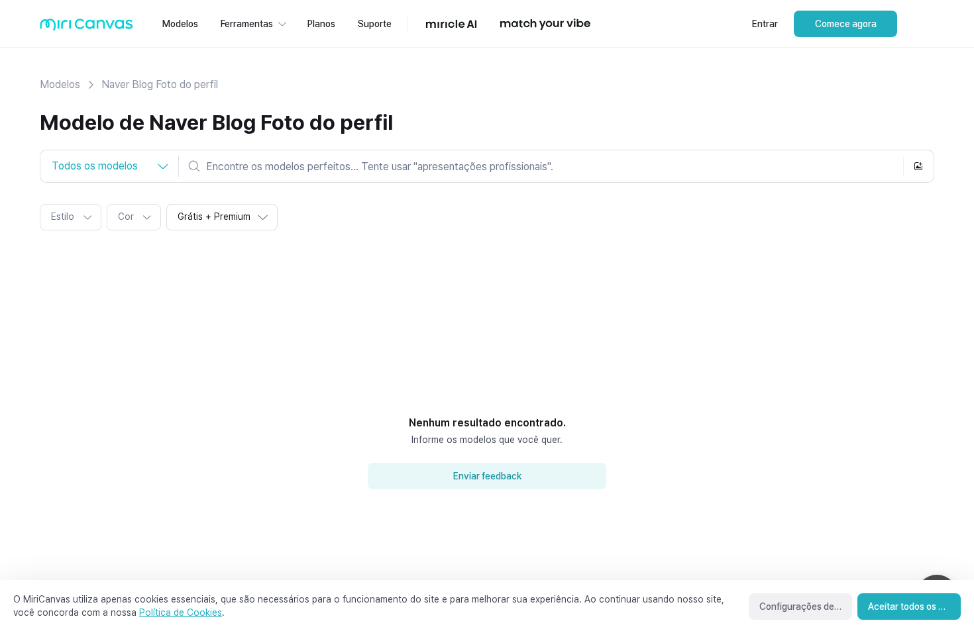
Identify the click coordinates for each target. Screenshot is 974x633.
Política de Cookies (180, 612)
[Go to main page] (86, 27)
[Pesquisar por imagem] (918, 166)
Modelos (60, 84)
